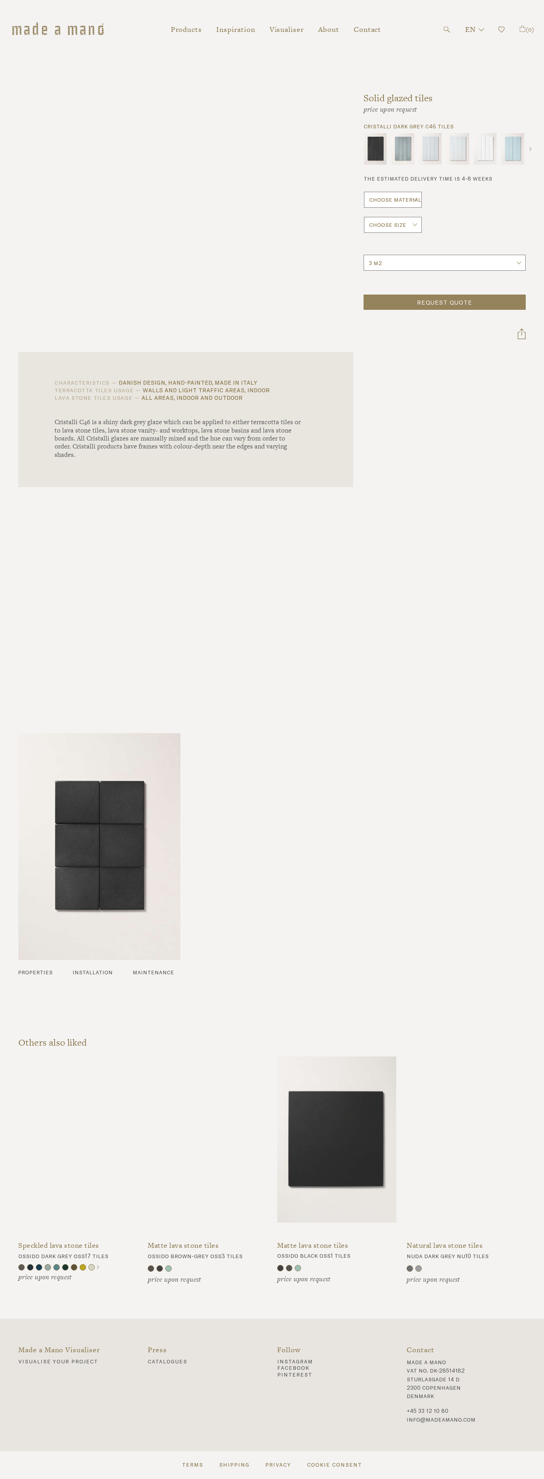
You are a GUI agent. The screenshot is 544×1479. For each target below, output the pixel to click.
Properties (35, 973)
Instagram (295, 1362)
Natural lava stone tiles (445, 1245)
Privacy (278, 1465)
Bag (530, 29)
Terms (192, 1465)
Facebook (293, 1368)
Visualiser (287, 29)
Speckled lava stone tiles (58, 1245)
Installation (92, 973)
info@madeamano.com (441, 1420)
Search (447, 29)
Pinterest (294, 1375)
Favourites (501, 29)
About (328, 29)
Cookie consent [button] (334, 1465)
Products (186, 29)
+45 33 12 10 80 (427, 1411)
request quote (444, 303)
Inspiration (235, 29)
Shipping (234, 1465)
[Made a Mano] (58, 29)
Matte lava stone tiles (183, 1245)
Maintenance (153, 973)
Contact (368, 29)
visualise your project (58, 1362)
